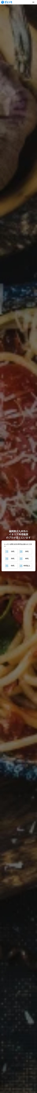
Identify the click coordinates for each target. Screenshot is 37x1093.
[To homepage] (6, 2)
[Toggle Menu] (33, 2)
